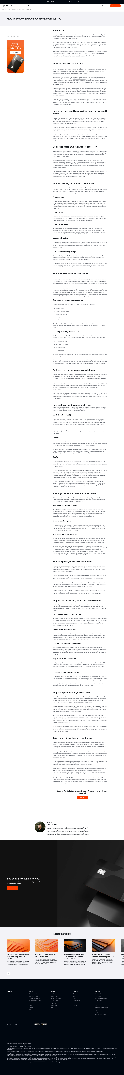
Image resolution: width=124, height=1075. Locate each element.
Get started (13, 888)
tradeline (76, 445)
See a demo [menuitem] (105, 5)
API (52, 1007)
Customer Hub (99, 993)
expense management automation (73, 717)
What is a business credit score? (14, 36)
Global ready (54, 996)
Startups (31, 1007)
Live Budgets (54, 1000)
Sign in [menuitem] (97, 5)
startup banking (60, 715)
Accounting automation (35, 1000)
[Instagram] (13, 1024)
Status (96, 1005)
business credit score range (79, 79)
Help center (98, 996)
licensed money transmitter (39, 1061)
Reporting (53, 1003)
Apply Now (82, 797)
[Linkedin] (16, 1024)
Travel (30, 1005)
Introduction (9, 34)
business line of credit (71, 639)
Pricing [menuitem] (47, 5)
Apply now (15, 52)
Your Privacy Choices (100, 1014)
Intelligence (54, 993)
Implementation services (101, 1007)
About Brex (76, 993)
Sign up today (64, 781)
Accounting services (100, 1003)
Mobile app (54, 1005)
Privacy (97, 1012)
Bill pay (31, 1003)
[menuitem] (6, 6)
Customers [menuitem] (40, 5)
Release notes (32, 1010)
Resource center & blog (101, 998)
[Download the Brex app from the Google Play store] (44, 1024)
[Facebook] (7, 1024)
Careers (75, 996)
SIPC (110, 1048)
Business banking (33, 996)
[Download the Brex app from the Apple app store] (37, 1024)
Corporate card (33, 993)
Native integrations (56, 998)
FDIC (56, 1048)
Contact (75, 998)
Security (75, 1005)
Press (74, 1003)
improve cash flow (83, 618)
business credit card (63, 218)
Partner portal (76, 1000)
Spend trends (98, 1000)
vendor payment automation (85, 718)
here (56, 1054)
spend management (86, 700)
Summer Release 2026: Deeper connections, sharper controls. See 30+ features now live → (62, 1)
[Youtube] (10, 1024)
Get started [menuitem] (115, 5)
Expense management (34, 998)
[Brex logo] (9, 991)
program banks (54, 1051)
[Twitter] (19, 1024)
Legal (96, 1010)
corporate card (97, 706)
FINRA (107, 1048)
